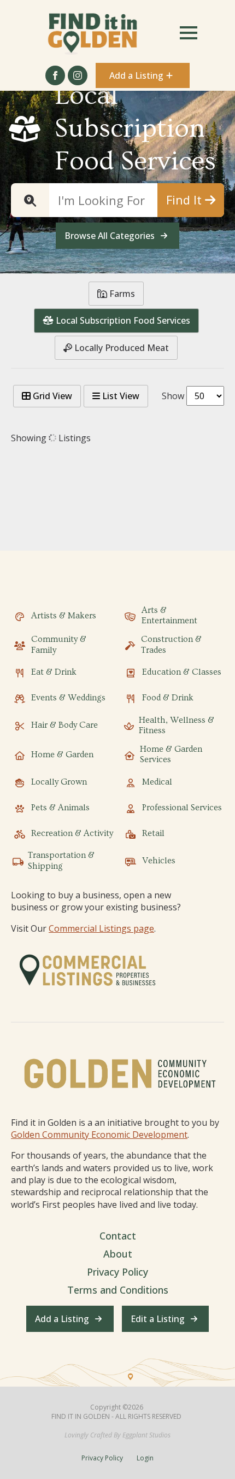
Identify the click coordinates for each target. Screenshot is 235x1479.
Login (145, 1458)
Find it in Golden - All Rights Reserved (116, 1416)
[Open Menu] (188, 33)
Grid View (51, 396)
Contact (117, 1235)
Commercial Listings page (101, 928)
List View (119, 396)
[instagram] (77, 75)
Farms (121, 294)
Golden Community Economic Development (99, 1135)
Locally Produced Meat (120, 348)
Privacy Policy (117, 1271)
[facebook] (55, 75)
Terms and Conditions (117, 1289)
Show (173, 396)
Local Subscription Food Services (122, 320)
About (117, 1253)
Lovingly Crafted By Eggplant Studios (117, 1435)
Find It (185, 199)
